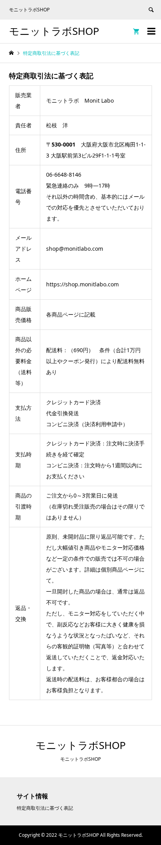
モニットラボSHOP (54, 31)
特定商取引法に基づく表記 (45, 808)
